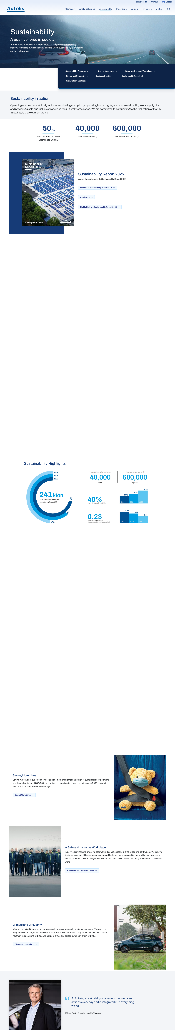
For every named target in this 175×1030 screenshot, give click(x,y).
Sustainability (105, 9)
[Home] (15, 9)
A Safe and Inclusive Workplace (138, 71)
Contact (154, 2)
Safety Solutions (87, 9)
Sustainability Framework (76, 71)
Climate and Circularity (75, 76)
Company (70, 9)
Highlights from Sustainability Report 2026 (98, 207)
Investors (147, 9)
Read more (85, 197)
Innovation (121, 9)
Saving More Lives (106, 71)
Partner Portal (141, 2)
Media (159, 9)
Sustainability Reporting (132, 76)
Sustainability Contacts (75, 81)
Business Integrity (103, 76)
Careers (134, 9)
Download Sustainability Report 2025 (96, 188)
